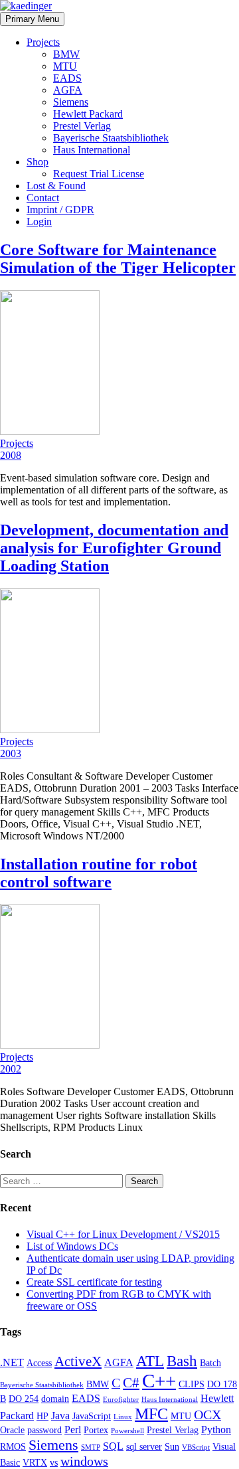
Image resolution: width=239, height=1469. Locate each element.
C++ (159, 1380)
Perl (72, 1429)
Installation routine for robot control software (98, 873)
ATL (150, 1360)
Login (39, 221)
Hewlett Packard (88, 114)
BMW (66, 54)
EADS (67, 78)
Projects (43, 42)
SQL (113, 1446)
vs (54, 1462)
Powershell (127, 1430)
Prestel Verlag (82, 125)
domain (55, 1398)
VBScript (196, 1447)
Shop (37, 161)
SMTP (90, 1447)
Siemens (70, 102)
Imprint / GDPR (60, 209)
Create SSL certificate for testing (94, 1282)
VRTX (35, 1462)
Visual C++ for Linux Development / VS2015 (123, 1234)
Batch (210, 1362)
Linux (123, 1417)
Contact (43, 197)
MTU (65, 66)
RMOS (13, 1446)
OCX (207, 1414)
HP (42, 1416)
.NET (12, 1362)
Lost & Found (56, 185)
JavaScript (91, 1416)
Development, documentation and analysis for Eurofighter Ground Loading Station (114, 547)
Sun (172, 1446)
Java (60, 1415)
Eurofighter (121, 1399)
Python (216, 1429)
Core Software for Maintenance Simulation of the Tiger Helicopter (118, 258)
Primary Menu (32, 19)
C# (131, 1383)
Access (39, 1362)
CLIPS (191, 1384)
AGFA (67, 90)
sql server (144, 1446)
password (44, 1430)
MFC (151, 1414)
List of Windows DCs (72, 1246)
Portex (96, 1430)
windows (84, 1461)
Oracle (12, 1430)
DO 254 (24, 1398)
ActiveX (78, 1361)
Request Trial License (98, 173)
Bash (182, 1360)
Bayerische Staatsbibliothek (111, 137)
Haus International (91, 149)
